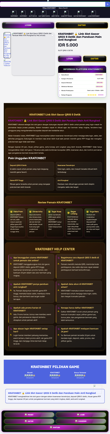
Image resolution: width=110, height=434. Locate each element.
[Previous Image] (13, 54)
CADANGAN (82, 421)
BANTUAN (56, 428)
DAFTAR (82, 25)
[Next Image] (53, 54)
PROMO (30, 414)
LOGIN (28, 25)
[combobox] (52, 4)
